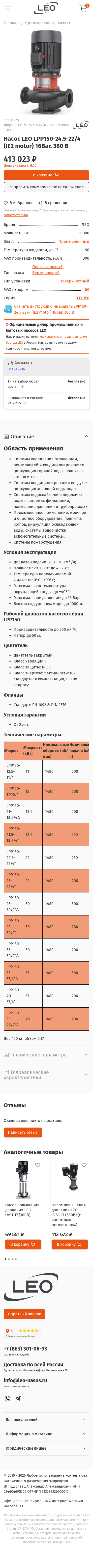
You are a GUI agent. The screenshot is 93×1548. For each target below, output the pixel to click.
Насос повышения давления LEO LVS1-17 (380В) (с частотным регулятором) (69, 1215)
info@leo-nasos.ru (25, 1381)
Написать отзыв (23, 1132)
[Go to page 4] (16, 1259)
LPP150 (83, 298)
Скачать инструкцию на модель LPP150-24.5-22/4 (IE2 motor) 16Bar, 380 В (51, 309)
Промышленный (74, 241)
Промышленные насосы (47, 23)
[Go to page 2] (9, 1259)
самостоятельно (16, 215)
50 (87, 289)
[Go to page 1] (5, 1259)
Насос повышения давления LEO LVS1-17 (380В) (22, 1210)
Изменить (17, 369)
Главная (11, 23)
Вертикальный (46, 272)
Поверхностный (74, 281)
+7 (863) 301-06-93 (25, 1349)
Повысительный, (48, 266)
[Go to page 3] (12, 1259)
